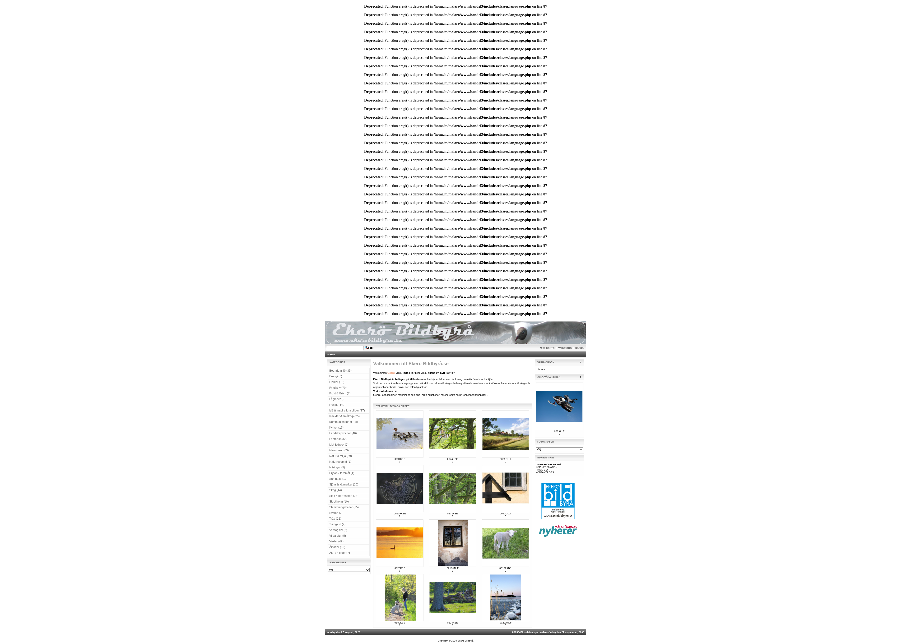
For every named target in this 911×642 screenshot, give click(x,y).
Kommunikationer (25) (343, 422)
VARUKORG (565, 348)
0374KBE (452, 459)
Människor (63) (339, 450)
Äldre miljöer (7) (339, 552)
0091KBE (400, 459)
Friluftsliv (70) (338, 387)
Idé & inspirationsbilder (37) (347, 410)
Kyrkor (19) (336, 427)
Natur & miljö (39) (340, 456)
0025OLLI (505, 459)
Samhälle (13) (338, 478)
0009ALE (559, 431)
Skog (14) (335, 490)
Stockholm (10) (339, 501)
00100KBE (505, 568)
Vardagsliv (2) (338, 530)
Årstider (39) (337, 547)
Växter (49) (336, 541)
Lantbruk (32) (338, 439)
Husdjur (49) (337, 404)
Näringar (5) (337, 467)
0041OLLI (505, 513)
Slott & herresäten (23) (343, 496)
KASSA (579, 348)
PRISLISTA (542, 469)
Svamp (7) (336, 513)
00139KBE (400, 513)
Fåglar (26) (336, 399)
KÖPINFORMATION (546, 467)
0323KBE (400, 568)
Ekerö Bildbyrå (466, 640)
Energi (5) (335, 376)
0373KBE (452, 513)
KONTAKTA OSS (545, 472)
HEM (332, 354)
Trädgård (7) (337, 524)
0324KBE (452, 622)
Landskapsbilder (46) (343, 433)
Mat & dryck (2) (339, 444)
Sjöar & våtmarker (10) (343, 484)
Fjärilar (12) (336, 382)
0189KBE (400, 622)
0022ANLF (505, 622)
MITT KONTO (547, 348)
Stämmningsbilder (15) (344, 507)
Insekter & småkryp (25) (344, 416)
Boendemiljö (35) (340, 370)
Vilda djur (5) (337, 535)
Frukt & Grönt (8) (339, 393)
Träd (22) (335, 518)
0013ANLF (453, 568)
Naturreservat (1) (340, 461)
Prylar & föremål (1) (341, 473)
